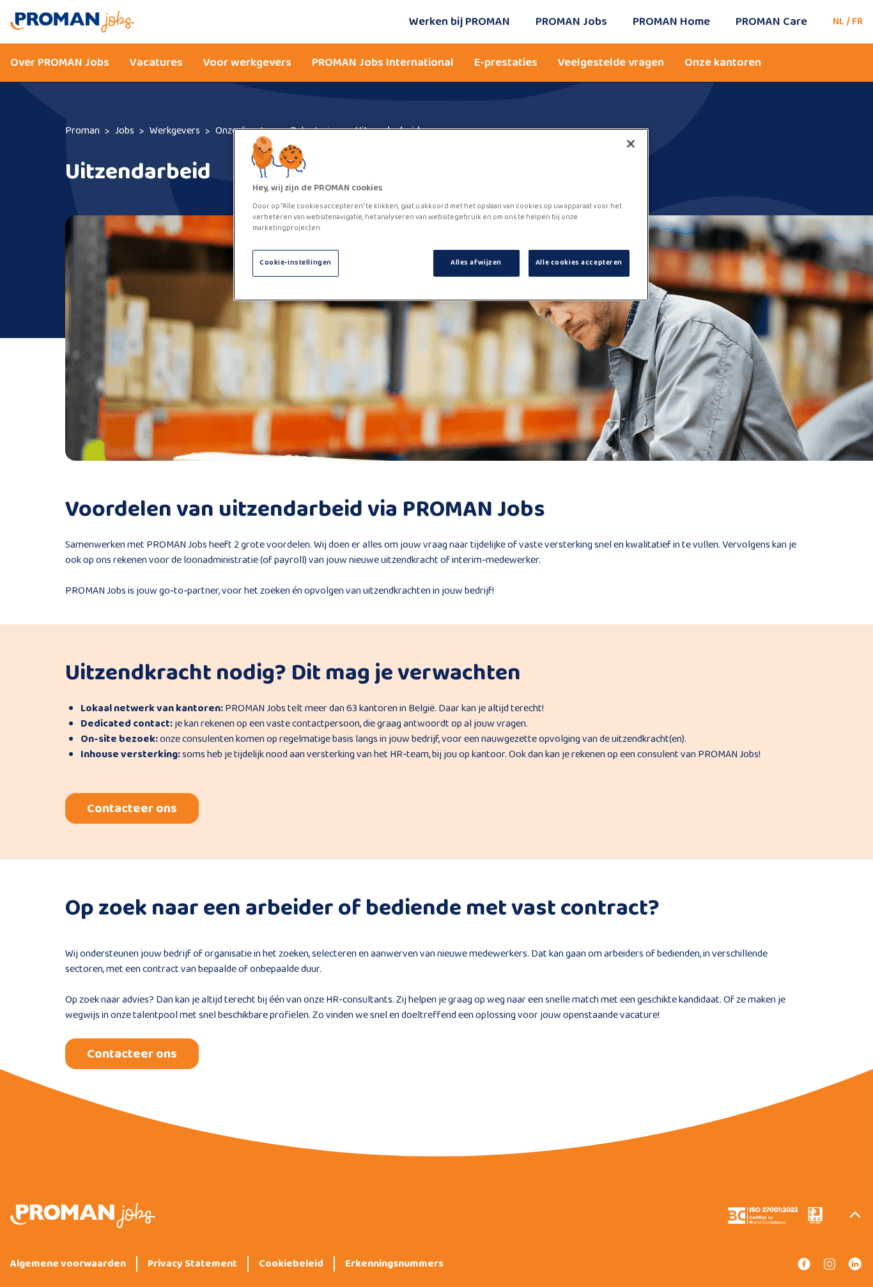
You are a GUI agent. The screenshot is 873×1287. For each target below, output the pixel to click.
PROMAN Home (671, 22)
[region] (441, 214)
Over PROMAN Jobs (59, 63)
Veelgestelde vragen (611, 63)
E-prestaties (505, 63)
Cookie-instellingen (295, 262)
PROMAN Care (771, 22)
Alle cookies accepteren (579, 262)
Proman (82, 131)
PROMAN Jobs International (383, 63)
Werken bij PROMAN (459, 22)
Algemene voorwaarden (68, 1264)
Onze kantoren (722, 63)
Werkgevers (175, 131)
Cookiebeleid (291, 1264)
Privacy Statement (192, 1264)
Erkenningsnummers (394, 1264)
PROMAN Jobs (571, 22)
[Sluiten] (631, 144)
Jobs (124, 131)
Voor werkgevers (247, 63)
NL (838, 21)
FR (857, 21)
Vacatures (156, 63)
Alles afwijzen (476, 262)
